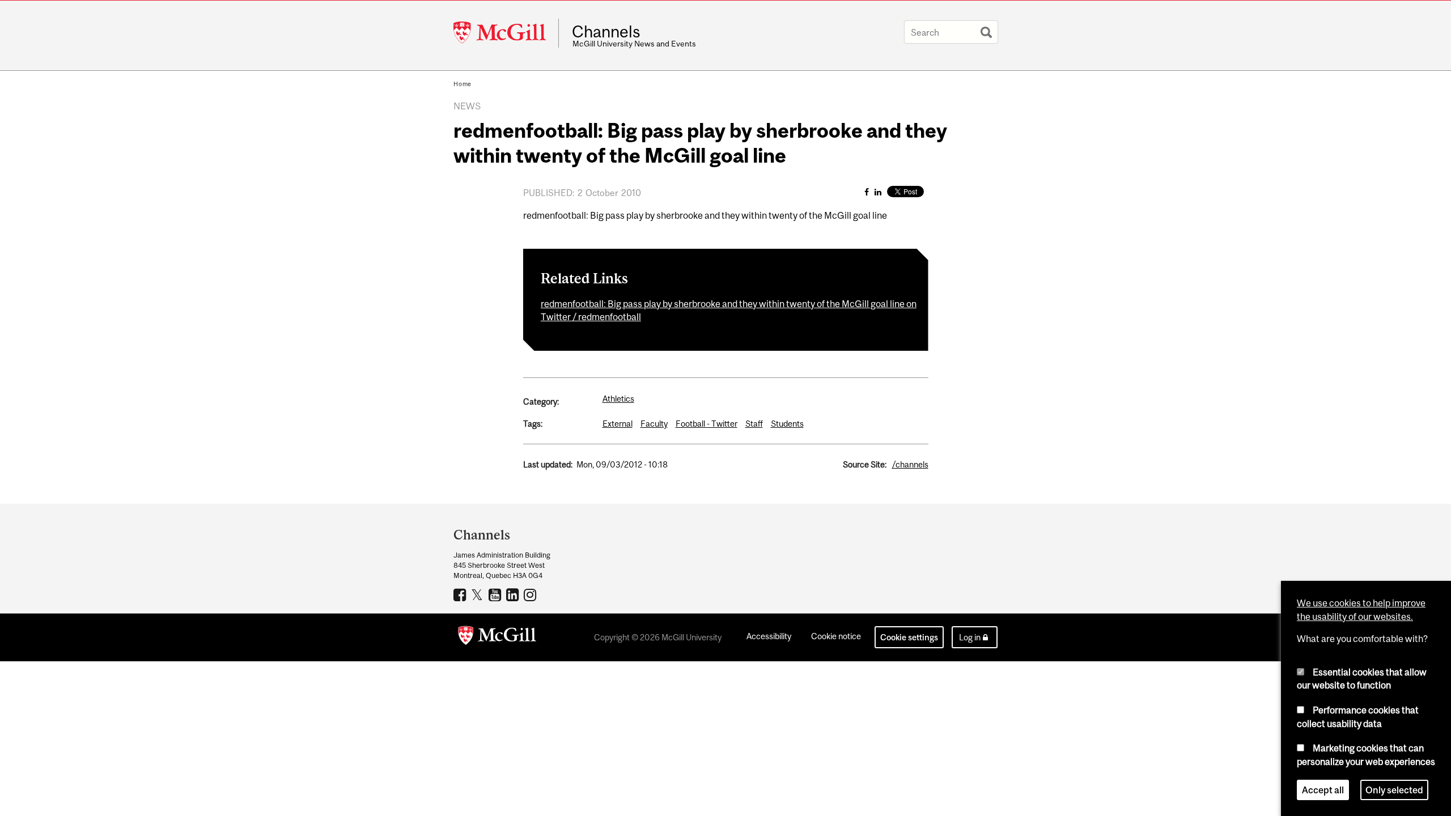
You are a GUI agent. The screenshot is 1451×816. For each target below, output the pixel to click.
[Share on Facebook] (866, 192)
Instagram (531, 594)
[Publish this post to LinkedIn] (878, 192)
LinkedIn (513, 594)
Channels (606, 31)
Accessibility (768, 636)
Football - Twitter (706, 423)
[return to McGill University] (497, 637)
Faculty (654, 423)
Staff (754, 423)
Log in (970, 637)
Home (462, 83)
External (618, 423)
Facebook (461, 594)
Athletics (618, 398)
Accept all (1323, 790)
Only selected (1394, 790)
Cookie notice (836, 636)
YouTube (496, 594)
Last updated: (547, 464)
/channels (910, 464)
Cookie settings (909, 637)
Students (787, 423)
